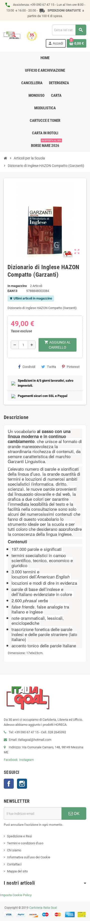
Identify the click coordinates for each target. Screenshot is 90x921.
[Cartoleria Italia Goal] (20, 36)
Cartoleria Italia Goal (43, 907)
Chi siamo (14, 850)
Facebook (11, 760)
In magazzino (17, 286)
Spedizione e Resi (19, 836)
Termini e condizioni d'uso (25, 843)
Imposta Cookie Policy (16, 895)
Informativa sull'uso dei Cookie (28, 857)
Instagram (26, 760)
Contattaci (14, 864)
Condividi (28, 367)
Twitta (51, 367)
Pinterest (73, 367)
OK (76, 813)
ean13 (12, 291)
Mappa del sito (17, 871)
